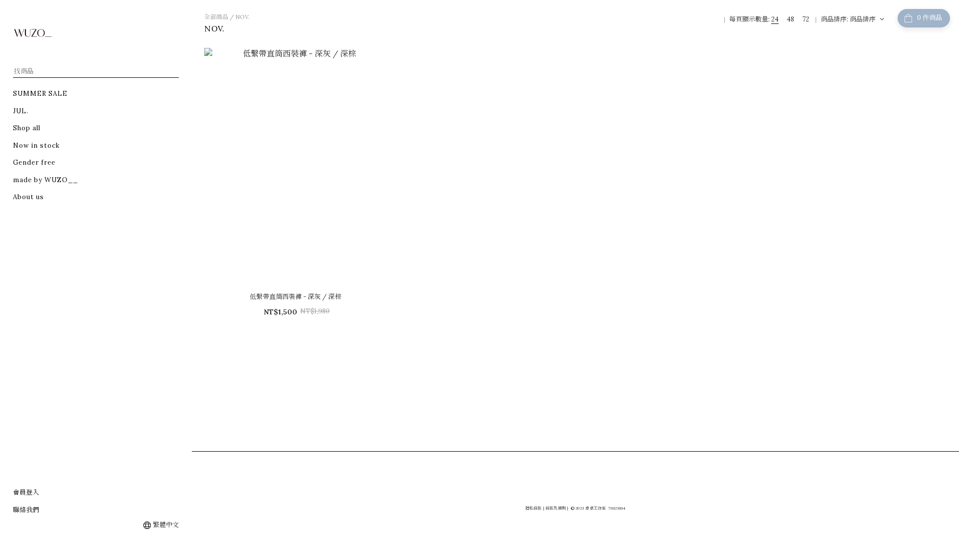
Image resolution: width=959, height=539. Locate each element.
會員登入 (26, 492)
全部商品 (216, 16)
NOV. (242, 16)
